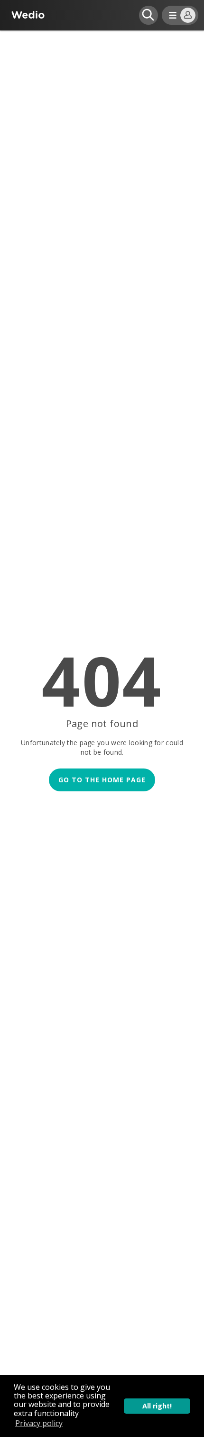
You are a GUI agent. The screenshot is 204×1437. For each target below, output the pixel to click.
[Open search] (148, 15)
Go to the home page (102, 779)
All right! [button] (157, 1405)
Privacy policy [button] (39, 1423)
